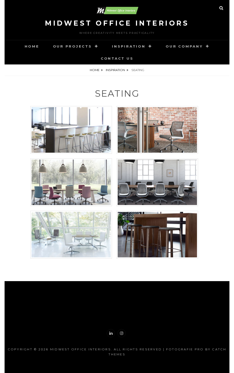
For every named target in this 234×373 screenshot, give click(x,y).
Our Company (184, 46)
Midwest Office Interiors (117, 23)
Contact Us (117, 58)
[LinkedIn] (111, 333)
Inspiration (128, 46)
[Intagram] (121, 333)
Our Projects (72, 46)
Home (32, 46)
